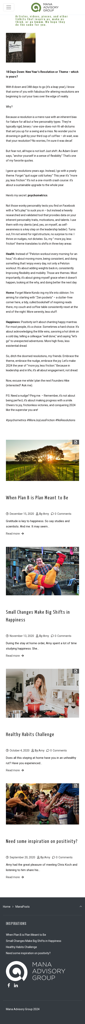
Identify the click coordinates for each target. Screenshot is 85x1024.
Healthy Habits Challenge (30, 734)
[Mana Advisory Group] (45, 7)
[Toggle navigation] (8, 7)
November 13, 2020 (22, 635)
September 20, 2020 (22, 857)
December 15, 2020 (22, 513)
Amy (46, 513)
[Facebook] (9, 985)
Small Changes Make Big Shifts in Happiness (38, 616)
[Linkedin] (16, 985)
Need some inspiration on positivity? (42, 841)
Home (6, 906)
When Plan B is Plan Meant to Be (37, 498)
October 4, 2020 (19, 750)
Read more (13, 533)
